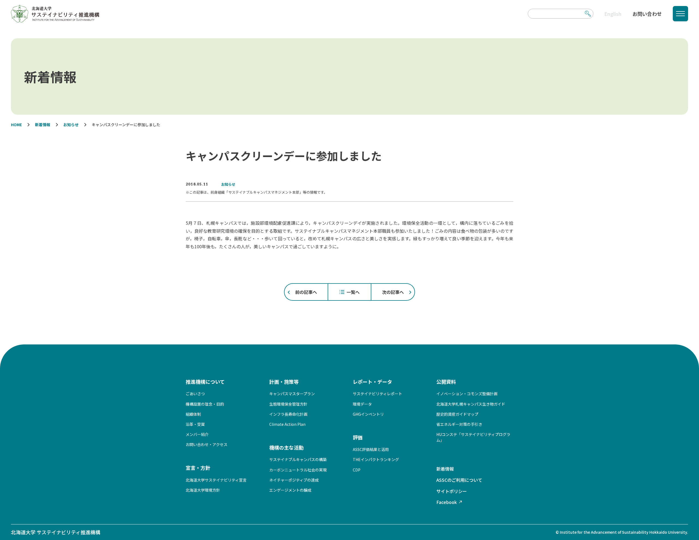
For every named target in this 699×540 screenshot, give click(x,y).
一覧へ (353, 292)
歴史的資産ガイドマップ (457, 414)
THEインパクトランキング (376, 459)
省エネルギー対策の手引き (459, 424)
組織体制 (193, 414)
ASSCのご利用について (459, 480)
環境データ (362, 404)
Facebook (446, 502)
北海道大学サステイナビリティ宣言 (216, 480)
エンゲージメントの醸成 (290, 490)
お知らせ (228, 184)
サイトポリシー (451, 491)
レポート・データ (372, 381)
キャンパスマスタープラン (292, 393)
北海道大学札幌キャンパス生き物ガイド (470, 404)
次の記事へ (393, 292)
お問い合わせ (647, 13)
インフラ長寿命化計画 (288, 414)
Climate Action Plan (287, 424)
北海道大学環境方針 (203, 490)
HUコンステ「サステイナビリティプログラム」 (473, 437)
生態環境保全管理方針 (288, 404)
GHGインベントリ (368, 414)
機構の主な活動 (286, 447)
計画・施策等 (284, 381)
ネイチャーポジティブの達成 (294, 480)
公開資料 (446, 381)
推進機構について (205, 381)
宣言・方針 (198, 467)
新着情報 (445, 468)
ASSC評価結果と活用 (371, 449)
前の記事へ (306, 292)
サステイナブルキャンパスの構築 (298, 459)
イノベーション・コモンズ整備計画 (466, 393)
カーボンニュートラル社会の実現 (298, 470)
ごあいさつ (195, 393)
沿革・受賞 (195, 424)
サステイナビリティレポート (377, 393)
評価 (358, 437)
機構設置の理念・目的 (205, 404)
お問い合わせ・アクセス (206, 444)
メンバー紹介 (197, 434)
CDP (356, 470)
